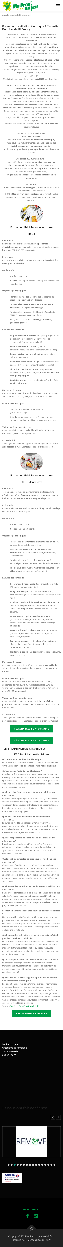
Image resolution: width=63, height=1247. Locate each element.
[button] (58, 1117)
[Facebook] (27, 1216)
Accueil (5, 15)
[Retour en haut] (31, 1229)
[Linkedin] (35, 1216)
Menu (57, 5)
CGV (48, 1239)
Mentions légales (36, 1239)
